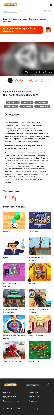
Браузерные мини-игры (18, 19)
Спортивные (26, 106)
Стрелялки (27, 102)
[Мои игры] (45, 11)
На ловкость (12, 102)
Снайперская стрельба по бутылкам (38, 310)
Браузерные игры (9, 397)
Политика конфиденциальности (39, 409)
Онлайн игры (33, 392)
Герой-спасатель (35, 281)
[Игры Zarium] (10, 4)
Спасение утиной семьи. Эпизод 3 (12, 285)
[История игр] (49, 11)
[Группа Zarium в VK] (48, 385)
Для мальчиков (42, 106)
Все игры (6, 392)
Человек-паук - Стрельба (12, 361)
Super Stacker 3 (34, 232)
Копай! (5, 232)
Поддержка (33, 401)
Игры (5, 19)
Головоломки (11, 106)
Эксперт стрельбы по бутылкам (37, 259)
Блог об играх (34, 397)
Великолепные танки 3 (37, 361)
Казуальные (41, 102)
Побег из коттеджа (36, 333)
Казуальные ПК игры (11, 401)
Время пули (7, 258)
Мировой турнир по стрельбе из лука (14, 336)
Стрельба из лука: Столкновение (10, 310)
